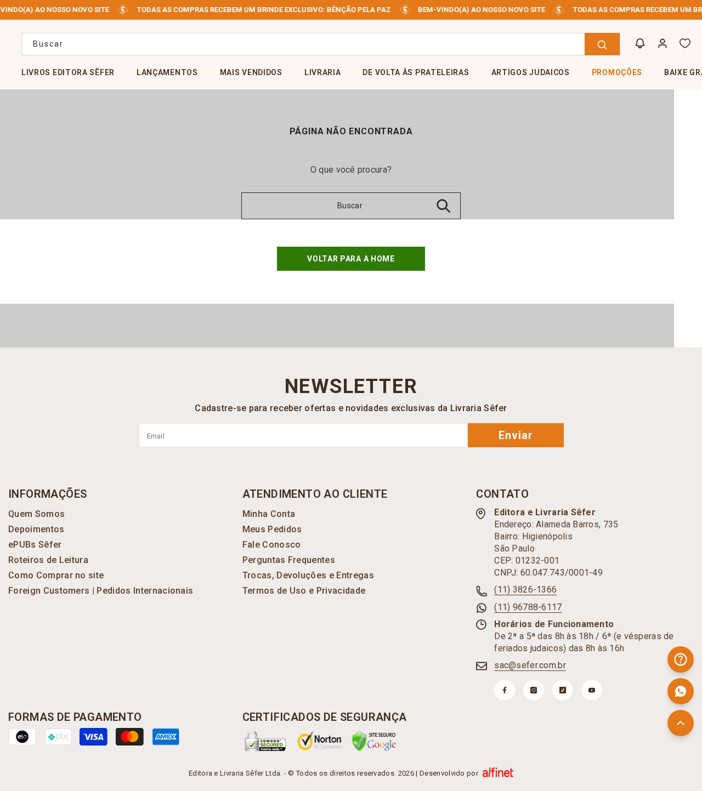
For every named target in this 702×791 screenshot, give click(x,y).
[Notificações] (640, 43)
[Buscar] (320, 44)
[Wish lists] (685, 43)
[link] (265, 741)
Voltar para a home (351, 258)
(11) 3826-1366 (525, 589)
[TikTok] (562, 690)
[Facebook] (504, 690)
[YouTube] (591, 690)
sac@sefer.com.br (529, 665)
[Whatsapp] (680, 691)
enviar (516, 435)
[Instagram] (533, 690)
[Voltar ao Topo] (680, 723)
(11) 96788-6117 (528, 607)
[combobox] (321, 44)
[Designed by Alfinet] (498, 773)
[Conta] (662, 43)
